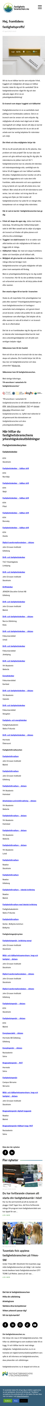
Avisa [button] (16, 1401)
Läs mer (6, 1215)
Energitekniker (8, 676)
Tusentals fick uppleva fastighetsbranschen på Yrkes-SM (21, 1255)
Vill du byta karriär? (11, 1315)
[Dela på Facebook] (5, 1152)
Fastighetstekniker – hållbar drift (16, 468)
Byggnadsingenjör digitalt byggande (17, 1111)
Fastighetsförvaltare (11, 756)
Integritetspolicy (23, 1396)
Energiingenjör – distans (12, 1048)
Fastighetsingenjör (10, 1077)
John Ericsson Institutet (16, 406)
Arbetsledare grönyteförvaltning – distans (19, 801)
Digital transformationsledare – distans (18, 542)
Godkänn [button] (8, 1401)
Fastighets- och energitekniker (15, 720)
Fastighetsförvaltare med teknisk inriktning (20, 904)
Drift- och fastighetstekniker (14, 557)
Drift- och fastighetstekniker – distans (18, 616)
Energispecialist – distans (13, 1033)
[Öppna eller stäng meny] (39, 7)
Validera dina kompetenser (14, 1305)
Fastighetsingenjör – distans (14, 1003)
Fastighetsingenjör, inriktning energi (17, 940)
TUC (28, 406)
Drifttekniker (8, 587)
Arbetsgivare (8, 1301)
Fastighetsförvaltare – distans (15, 786)
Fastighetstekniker (10, 451)
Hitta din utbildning (11, 1296)
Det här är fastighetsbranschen (16, 1292)
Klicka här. (16, 365)
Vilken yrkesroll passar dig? (15, 1310)
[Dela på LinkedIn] (12, 1152)
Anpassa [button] (23, 1401)
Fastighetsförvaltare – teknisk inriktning (19, 889)
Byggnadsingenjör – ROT (13, 1063)
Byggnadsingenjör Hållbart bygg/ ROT (18, 1126)
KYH (4, 406)
